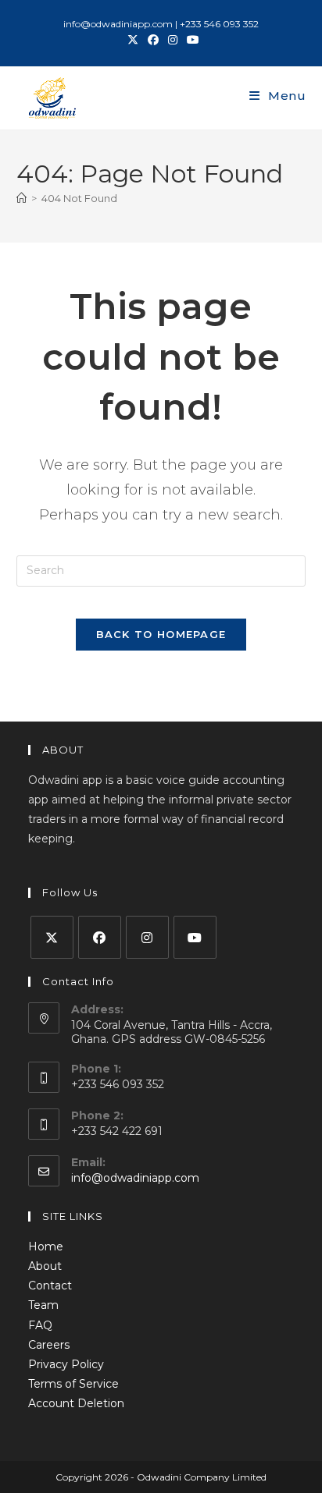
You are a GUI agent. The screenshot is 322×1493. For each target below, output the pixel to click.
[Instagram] (147, 937)
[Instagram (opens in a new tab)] (172, 40)
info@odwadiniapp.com (135, 1178)
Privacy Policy (66, 1364)
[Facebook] (99, 937)
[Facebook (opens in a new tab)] (153, 40)
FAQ (40, 1325)
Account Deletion (76, 1403)
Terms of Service (73, 1384)
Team (43, 1305)
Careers (49, 1345)
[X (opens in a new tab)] (133, 40)
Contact (50, 1285)
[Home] (21, 198)
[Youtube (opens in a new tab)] (190, 40)
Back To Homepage (161, 634)
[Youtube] (195, 937)
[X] (51, 937)
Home (45, 1246)
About (45, 1266)
